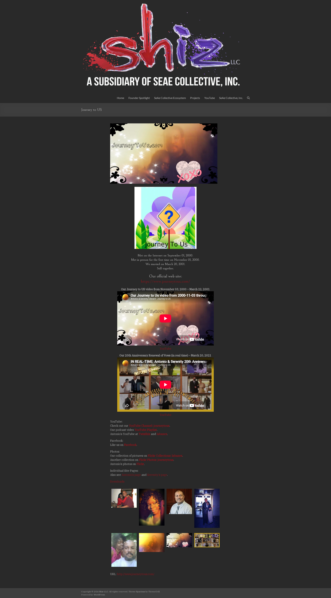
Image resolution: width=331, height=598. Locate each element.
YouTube (209, 97)
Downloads (117, 481)
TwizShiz (144, 434)
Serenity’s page (157, 475)
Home (120, 97)
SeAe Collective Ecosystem (170, 97)
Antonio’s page (131, 475)
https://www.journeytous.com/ (165, 281)
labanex (162, 434)
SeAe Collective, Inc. (231, 97)
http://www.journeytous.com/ (135, 574)
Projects (195, 97)
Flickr (140, 464)
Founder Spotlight (139, 97)
